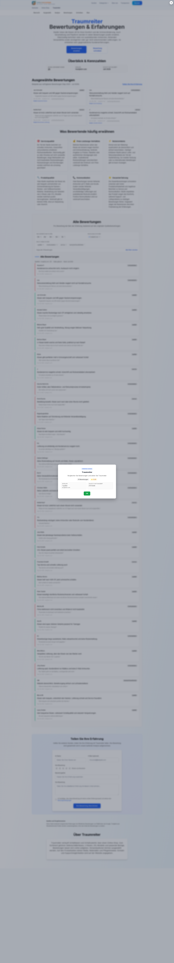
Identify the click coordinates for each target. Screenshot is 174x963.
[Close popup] (171, 2)
